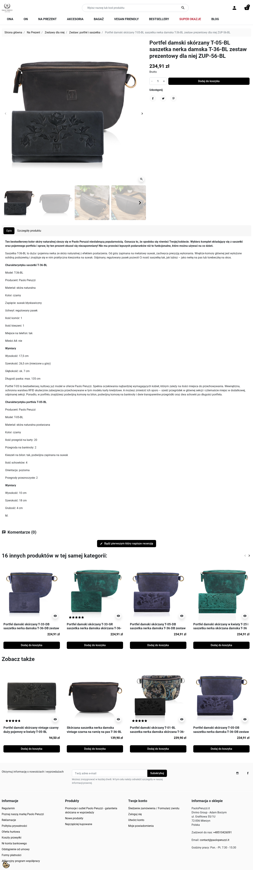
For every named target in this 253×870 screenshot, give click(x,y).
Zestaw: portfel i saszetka (84, 32)
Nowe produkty (74, 818)
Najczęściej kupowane (78, 824)
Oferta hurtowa (11, 831)
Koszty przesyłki (11, 837)
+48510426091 (222, 832)
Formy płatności (11, 855)
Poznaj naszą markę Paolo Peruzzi (23, 814)
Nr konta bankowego (14, 843)
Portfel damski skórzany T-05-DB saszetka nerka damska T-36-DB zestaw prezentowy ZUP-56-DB (158, 628)
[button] (246, 7)
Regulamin (8, 808)
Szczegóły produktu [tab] (29, 230)
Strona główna (13, 32)
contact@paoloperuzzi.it (214, 840)
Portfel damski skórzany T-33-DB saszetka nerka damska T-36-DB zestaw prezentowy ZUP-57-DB (31, 628)
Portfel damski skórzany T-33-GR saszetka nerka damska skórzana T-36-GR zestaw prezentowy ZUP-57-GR (94, 628)
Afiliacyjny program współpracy (21, 861)
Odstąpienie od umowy (16, 849)
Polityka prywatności (14, 825)
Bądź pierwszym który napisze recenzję (126, 543)
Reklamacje (9, 820)
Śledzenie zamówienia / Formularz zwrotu (153, 808)
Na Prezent (33, 32)
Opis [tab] (9, 230)
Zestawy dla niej (55, 32)
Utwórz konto (136, 820)
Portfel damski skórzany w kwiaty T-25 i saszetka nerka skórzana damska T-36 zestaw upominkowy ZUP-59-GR (220, 628)
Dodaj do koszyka (209, 81)
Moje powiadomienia (141, 825)
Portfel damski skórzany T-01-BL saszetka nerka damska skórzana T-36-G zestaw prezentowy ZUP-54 (157, 732)
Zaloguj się (135, 814)
